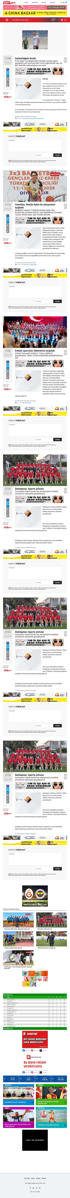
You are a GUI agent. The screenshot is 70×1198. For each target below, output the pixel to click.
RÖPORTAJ (41, 1108)
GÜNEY (7, 1108)
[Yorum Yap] (7, 85)
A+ (65, 58)
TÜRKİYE (41, 1085)
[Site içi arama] (65, 20)
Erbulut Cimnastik (26, 403)
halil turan (36, 118)
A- (65, 61)
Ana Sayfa (27, 1178)
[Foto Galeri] (66, 2)
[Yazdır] (7, 82)
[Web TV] (64, 2)
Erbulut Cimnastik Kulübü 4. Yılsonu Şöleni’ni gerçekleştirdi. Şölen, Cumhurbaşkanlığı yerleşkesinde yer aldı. (39, 355)
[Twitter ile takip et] (33, 1188)
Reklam (44, 1178)
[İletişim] (62, 20)
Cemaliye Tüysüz (33, 264)
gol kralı (42, 118)
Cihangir (32, 118)
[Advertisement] (35, 1156)
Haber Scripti (33, 1192)
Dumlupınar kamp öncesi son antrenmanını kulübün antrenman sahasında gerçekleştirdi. (36, 492)
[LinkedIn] (7, 75)
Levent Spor (25, 264)
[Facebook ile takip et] (30, 1188)
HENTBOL (8, 1085)
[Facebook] (7, 69)
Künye (33, 1178)
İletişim (38, 1178)
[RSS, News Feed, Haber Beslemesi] (36, 1188)
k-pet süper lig (25, 118)
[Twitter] (7, 72)
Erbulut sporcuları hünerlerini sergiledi (23, 20)
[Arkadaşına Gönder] (7, 79)
